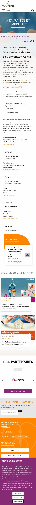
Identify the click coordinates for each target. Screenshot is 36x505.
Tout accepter (18, 493)
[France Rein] (8, 4)
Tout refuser (18, 497)
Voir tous (18, 369)
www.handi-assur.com (10, 218)
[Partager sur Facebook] (33, 41)
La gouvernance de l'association (14, 436)
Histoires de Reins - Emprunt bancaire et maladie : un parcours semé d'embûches (15, 306)
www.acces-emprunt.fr (11, 169)
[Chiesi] (18, 379)
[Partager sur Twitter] (31, 41)
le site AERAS (17, 87)
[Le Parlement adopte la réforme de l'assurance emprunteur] (18, 327)
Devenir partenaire (18, 391)
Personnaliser (18, 501)
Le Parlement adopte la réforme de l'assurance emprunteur (14, 343)
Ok (20, 411)
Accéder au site (12, 113)
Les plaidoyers (6, 432)
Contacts (14, 450)
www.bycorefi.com (9, 195)
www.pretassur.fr (8, 144)
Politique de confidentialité (10, 477)
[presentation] (2, 379)
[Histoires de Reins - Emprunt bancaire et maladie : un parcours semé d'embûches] (18, 290)
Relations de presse (15, 455)
